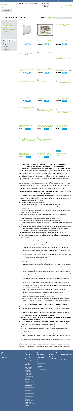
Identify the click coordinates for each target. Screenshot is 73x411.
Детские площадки (29, 395)
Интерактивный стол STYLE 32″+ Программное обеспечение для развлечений (45, 126)
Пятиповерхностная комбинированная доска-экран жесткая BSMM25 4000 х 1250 (63, 70)
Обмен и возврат (27, 1)
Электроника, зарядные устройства (29, 403)
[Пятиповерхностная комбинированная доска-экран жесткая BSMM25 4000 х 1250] (64, 58)
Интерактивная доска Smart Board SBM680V (26, 41)
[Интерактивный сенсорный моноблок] (27, 114)
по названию (68, 17)
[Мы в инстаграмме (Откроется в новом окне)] (53, 1)
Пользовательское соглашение (41, 370)
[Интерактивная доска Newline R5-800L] (64, 30)
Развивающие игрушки (28, 390)
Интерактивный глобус (61, 153)
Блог (10, 1)
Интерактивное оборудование (28, 374)
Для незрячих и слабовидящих (28, 359)
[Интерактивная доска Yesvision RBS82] (27, 58)
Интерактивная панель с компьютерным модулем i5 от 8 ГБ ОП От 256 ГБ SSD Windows (45, 154)
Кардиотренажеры (29, 376)
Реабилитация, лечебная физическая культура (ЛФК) (30, 356)
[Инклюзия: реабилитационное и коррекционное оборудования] (8, 353)
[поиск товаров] (37, 8)
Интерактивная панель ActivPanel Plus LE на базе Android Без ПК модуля (62, 126)
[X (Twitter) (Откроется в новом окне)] (52, 1)
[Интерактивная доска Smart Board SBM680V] (27, 30)
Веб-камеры (5, 31)
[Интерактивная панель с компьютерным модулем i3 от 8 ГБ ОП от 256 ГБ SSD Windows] (27, 143)
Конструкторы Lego (29, 400)
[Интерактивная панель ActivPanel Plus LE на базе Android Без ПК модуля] (64, 114)
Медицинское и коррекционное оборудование (28, 363)
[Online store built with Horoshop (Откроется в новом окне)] (6, 409)
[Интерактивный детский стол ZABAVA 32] (45, 86)
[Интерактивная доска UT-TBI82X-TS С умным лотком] (64, 86)
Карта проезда (64, 359)
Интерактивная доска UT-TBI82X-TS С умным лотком (62, 97)
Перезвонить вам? (21, 5)
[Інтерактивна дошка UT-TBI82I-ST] (45, 58)
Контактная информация (37, 1)
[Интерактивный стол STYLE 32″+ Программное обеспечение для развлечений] (45, 114)
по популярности (51, 17)
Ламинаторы (5, 35)
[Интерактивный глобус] (64, 143)
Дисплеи (5, 21)
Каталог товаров (4, 1)
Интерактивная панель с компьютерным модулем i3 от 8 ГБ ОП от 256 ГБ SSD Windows (27, 154)
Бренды (27, 405)
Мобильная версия (7, 359)
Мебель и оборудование (28, 378)
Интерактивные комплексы (9, 29)
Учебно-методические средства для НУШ (30, 384)
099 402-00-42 (33, 3)
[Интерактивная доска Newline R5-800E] (45, 30)
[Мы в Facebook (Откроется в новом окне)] (50, 1)
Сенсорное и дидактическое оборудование (28, 367)
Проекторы (5, 27)
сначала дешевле (60, 17)
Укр (56, 1)
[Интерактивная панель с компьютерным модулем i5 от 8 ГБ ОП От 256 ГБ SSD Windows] (45, 143)
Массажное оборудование (28, 371)
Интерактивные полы (7, 23)
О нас (13, 1)
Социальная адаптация (27, 398)
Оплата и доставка (19, 1)
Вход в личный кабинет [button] (40, 355)
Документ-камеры (7, 33)
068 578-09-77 (23, 3)
